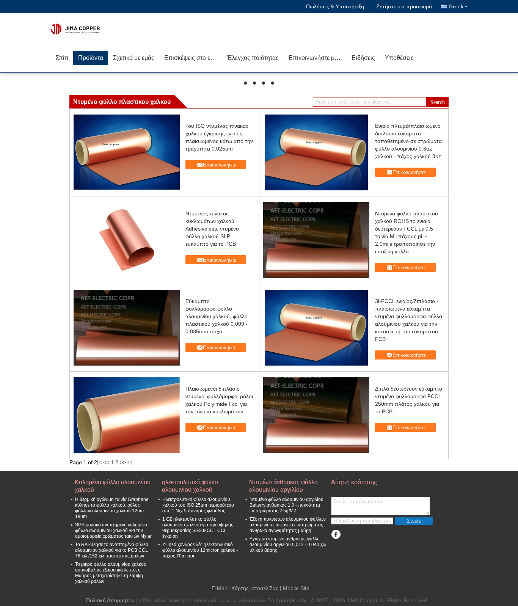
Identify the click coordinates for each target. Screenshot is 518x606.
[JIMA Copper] (94, 28)
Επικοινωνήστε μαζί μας (318, 58)
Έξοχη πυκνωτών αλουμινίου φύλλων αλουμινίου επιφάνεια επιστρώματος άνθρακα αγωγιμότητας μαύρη (288, 525)
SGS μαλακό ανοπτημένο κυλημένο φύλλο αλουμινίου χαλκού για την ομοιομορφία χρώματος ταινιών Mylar (113, 530)
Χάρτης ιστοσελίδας (254, 588)
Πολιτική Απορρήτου (110, 600)
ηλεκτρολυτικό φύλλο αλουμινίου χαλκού (190, 486)
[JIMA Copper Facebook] (336, 534)
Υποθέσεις (399, 58)
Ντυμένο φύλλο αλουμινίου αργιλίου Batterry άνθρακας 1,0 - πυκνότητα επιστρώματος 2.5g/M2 (286, 505)
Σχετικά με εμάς (133, 58)
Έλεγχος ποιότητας (253, 58)
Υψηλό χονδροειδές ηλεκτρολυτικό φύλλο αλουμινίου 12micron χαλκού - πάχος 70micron (200, 550)
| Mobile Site (294, 588)
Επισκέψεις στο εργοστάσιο (193, 58)
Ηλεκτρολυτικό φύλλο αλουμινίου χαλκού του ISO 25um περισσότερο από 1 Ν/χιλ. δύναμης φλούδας (198, 505)
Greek (456, 6)
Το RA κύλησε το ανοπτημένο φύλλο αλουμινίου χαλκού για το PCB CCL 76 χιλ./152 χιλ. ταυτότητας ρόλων (111, 550)
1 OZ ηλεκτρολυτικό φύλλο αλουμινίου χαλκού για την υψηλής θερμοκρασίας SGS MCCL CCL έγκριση (197, 528)
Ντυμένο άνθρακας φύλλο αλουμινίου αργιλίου (283, 486)
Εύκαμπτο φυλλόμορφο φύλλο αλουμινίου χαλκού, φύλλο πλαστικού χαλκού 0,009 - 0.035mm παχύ (216, 316)
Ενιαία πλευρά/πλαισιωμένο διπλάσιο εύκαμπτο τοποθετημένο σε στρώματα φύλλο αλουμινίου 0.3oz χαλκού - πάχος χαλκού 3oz (408, 141)
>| (129, 462)
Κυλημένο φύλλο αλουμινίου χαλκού (113, 486)
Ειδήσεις (363, 58)
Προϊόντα (90, 58)
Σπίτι (61, 58)
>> (123, 462)
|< (99, 462)
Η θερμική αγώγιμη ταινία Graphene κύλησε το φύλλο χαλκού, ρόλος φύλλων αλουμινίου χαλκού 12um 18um (112, 508)
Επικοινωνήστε (219, 165)
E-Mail (219, 588)
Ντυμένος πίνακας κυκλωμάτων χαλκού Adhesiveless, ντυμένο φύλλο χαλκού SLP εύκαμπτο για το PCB (212, 228)
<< (106, 462)
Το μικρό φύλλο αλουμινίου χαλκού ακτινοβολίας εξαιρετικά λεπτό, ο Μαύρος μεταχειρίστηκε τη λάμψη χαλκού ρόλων (110, 573)
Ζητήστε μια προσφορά (404, 6)
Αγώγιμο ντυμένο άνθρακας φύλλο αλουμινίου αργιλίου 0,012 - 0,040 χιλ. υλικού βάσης (288, 544)
